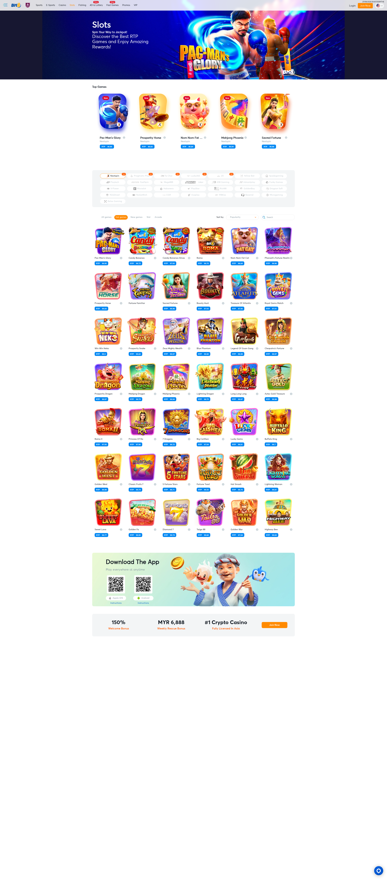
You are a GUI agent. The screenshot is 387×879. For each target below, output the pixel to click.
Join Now (365, 6)
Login (352, 6)
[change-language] (379, 5)
